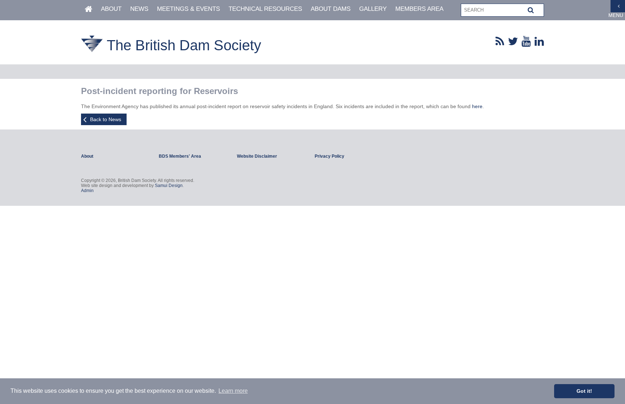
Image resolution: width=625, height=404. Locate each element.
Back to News (105, 119)
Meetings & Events (188, 8)
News (139, 8)
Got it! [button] (584, 391)
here (477, 106)
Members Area (419, 8)
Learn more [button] (233, 391)
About (111, 8)
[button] (531, 10)
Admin (87, 190)
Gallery (373, 8)
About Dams (330, 8)
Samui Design (169, 185)
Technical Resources (265, 8)
